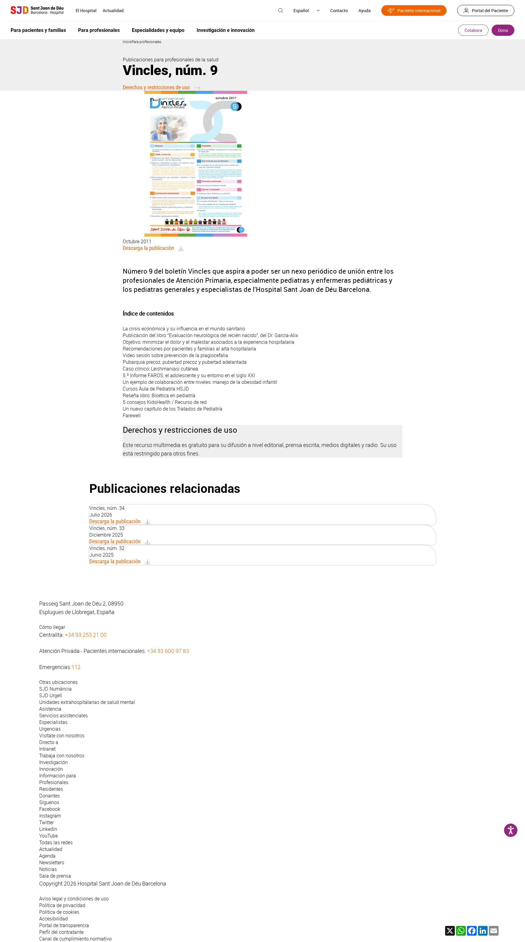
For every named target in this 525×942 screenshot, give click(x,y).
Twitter (46, 822)
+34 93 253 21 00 (86, 634)
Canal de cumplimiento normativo (75, 938)
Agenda (47, 855)
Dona (503, 30)
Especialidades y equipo (158, 30)
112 (76, 667)
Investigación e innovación (226, 30)
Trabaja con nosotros (61, 755)
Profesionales (53, 782)
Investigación (53, 762)
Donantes (49, 795)
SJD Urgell (50, 695)
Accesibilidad (53, 918)
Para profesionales (99, 30)
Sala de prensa (55, 875)
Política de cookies (59, 912)
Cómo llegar (52, 627)
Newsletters (51, 862)
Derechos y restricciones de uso (156, 87)
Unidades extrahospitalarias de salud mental (87, 702)
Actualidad (113, 10)
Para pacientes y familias (38, 30)
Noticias (48, 869)
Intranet (47, 749)
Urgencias (50, 728)
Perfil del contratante (61, 932)
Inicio (127, 41)
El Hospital (86, 10)
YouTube (48, 835)
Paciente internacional (419, 10)
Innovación (51, 769)
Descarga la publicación (148, 248)
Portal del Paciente (490, 10)
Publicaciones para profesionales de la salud (170, 59)
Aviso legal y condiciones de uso (74, 898)
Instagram (50, 815)
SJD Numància (55, 688)
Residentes (51, 789)
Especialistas (53, 722)
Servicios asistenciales (63, 715)
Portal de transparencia (64, 925)
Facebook (49, 809)
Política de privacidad (62, 905)
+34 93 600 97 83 (168, 650)
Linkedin (48, 829)
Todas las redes (56, 842)
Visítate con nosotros (61, 735)
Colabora (473, 30)
